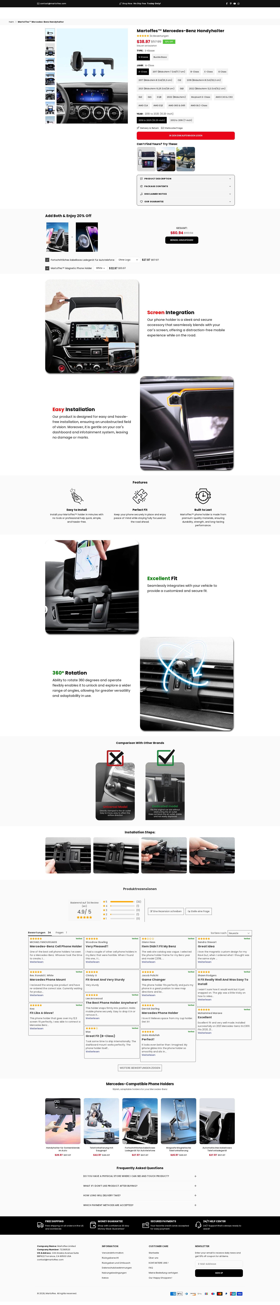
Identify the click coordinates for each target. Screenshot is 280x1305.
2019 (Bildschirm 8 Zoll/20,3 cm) (204, 80)
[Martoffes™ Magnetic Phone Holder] (87, 237)
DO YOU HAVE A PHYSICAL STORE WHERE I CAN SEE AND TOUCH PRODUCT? (126, 1176)
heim (11, 21)
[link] (115, 785)
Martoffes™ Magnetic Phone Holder (71, 268)
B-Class (195, 71)
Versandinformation (113, 1252)
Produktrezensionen (140, 889)
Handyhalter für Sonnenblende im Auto (63, 1149)
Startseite (154, 1252)
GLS (150, 97)
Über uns (153, 1257)
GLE (140, 97)
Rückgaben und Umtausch (116, 1262)
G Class (222, 71)
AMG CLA (143, 105)
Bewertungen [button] (37, 932)
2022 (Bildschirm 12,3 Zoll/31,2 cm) (207, 88)
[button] (120, 76)
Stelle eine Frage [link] (173, 128)
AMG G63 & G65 (177, 105)
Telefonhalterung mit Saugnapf (101, 1149)
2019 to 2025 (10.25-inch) (152, 120)
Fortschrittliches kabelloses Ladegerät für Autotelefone (82, 260)
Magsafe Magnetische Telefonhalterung (178, 1149)
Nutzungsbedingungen (114, 1272)
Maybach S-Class (200, 97)
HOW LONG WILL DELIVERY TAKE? (102, 1195)
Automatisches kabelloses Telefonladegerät (217, 1149)
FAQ (151, 1267)
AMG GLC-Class (199, 105)
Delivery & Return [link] (149, 128)
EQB (159, 97)
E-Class (208, 71)
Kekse (105, 1277)
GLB (182, 88)
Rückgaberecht (110, 1257)
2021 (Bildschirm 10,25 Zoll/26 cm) (156, 88)
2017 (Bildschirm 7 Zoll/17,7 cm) (169, 71)
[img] (112, 972)
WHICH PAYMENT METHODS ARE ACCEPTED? (108, 1205)
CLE (179, 80)
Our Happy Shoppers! (160, 1277)
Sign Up (219, 1273)
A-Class (143, 71)
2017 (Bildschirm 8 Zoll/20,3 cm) (155, 80)
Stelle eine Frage (200, 911)
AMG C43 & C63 (224, 97)
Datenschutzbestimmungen (117, 1267)
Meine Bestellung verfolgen (163, 1272)
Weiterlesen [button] (37, 962)
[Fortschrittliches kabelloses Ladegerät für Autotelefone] (57, 237)
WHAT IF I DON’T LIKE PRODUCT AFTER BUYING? (110, 1185)
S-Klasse (143, 57)
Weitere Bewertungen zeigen (140, 1068)
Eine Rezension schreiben (167, 911)
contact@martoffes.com (53, 3)
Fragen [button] (60, 932)
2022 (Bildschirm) (176, 97)
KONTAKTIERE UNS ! (159, 1262)
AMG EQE (158, 105)
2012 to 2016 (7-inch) (181, 120)
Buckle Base (160, 57)
